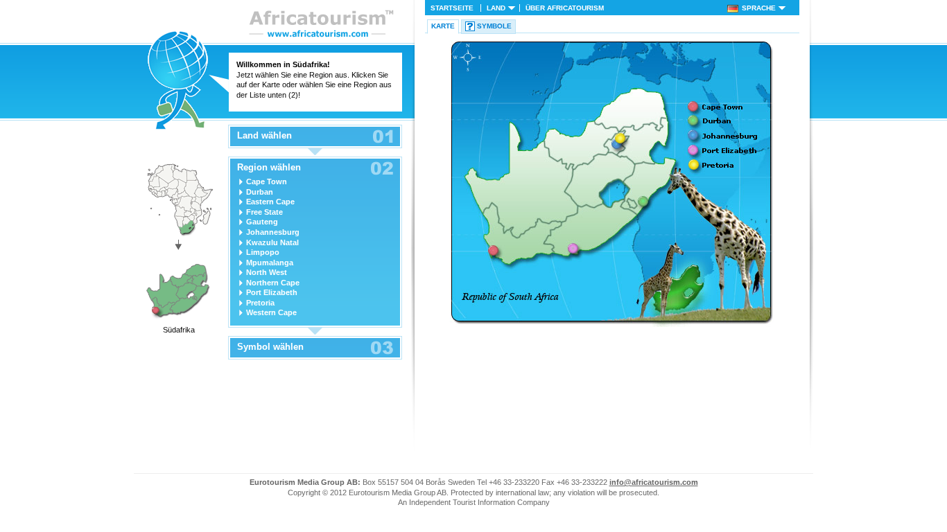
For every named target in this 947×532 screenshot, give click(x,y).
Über (564, 8)
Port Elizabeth (271, 292)
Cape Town (266, 181)
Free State (264, 212)
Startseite (452, 8)
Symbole (494, 26)
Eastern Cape (270, 201)
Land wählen (264, 136)
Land (496, 8)
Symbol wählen (270, 347)
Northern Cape (272, 282)
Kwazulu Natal (272, 242)
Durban (259, 192)
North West (266, 272)
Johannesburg (272, 232)
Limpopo (262, 252)
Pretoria (260, 303)
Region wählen (269, 167)
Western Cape (271, 312)
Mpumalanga (269, 262)
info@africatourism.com (653, 482)
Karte (443, 26)
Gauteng (262, 222)
